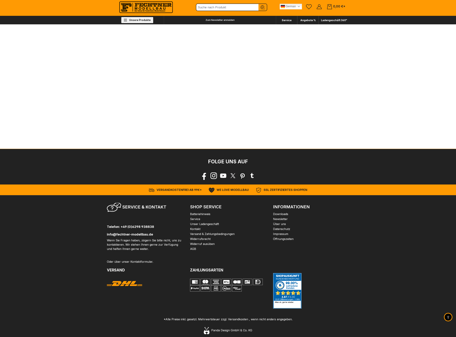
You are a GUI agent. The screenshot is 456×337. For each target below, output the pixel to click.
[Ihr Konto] (319, 6)
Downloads (280, 214)
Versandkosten (238, 319)
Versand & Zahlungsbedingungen (212, 234)
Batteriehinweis (200, 214)
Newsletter (280, 219)
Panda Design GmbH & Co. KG (230, 330)
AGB (193, 249)
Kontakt (195, 229)
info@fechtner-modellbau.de (130, 234)
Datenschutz (281, 229)
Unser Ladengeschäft (204, 224)
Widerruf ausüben (202, 244)
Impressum (280, 234)
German (290, 6)
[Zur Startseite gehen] (146, 7)
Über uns (279, 224)
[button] (145, 208)
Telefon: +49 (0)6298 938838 (130, 227)
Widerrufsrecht (200, 239)
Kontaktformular (141, 261)
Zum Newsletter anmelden (220, 19)
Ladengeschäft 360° (334, 20)
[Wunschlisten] (309, 6)
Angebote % (308, 20)
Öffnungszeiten (283, 239)
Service (287, 20)
